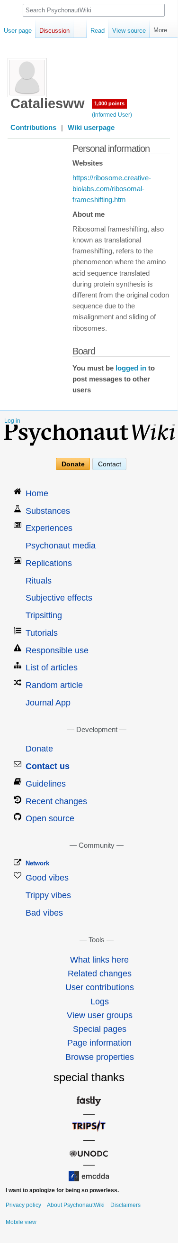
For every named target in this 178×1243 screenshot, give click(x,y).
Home (37, 493)
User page (18, 30)
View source (129, 30)
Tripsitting (44, 615)
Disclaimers (125, 1205)
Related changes (100, 973)
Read (97, 30)
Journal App (48, 702)
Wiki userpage (91, 127)
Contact (109, 464)
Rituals (39, 580)
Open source (50, 818)
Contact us (48, 766)
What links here (99, 960)
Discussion (54, 30)
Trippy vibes (48, 895)
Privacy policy (23, 1205)
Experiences (49, 528)
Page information (99, 1043)
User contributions (99, 987)
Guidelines (46, 783)
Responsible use (57, 650)
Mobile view (21, 1222)
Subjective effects (59, 598)
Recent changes (56, 801)
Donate (73, 464)
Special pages (99, 1029)
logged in (131, 368)
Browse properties (99, 1057)
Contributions (33, 127)
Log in (12, 420)
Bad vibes (44, 913)
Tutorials (42, 633)
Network (37, 863)
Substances (48, 511)
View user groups (100, 1015)
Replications (49, 563)
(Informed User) (112, 114)
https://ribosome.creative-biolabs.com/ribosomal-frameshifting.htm (111, 189)
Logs (99, 1001)
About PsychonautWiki (76, 1205)
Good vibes (47, 877)
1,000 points (109, 103)
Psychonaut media (61, 545)
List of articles (52, 667)
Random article (54, 685)
